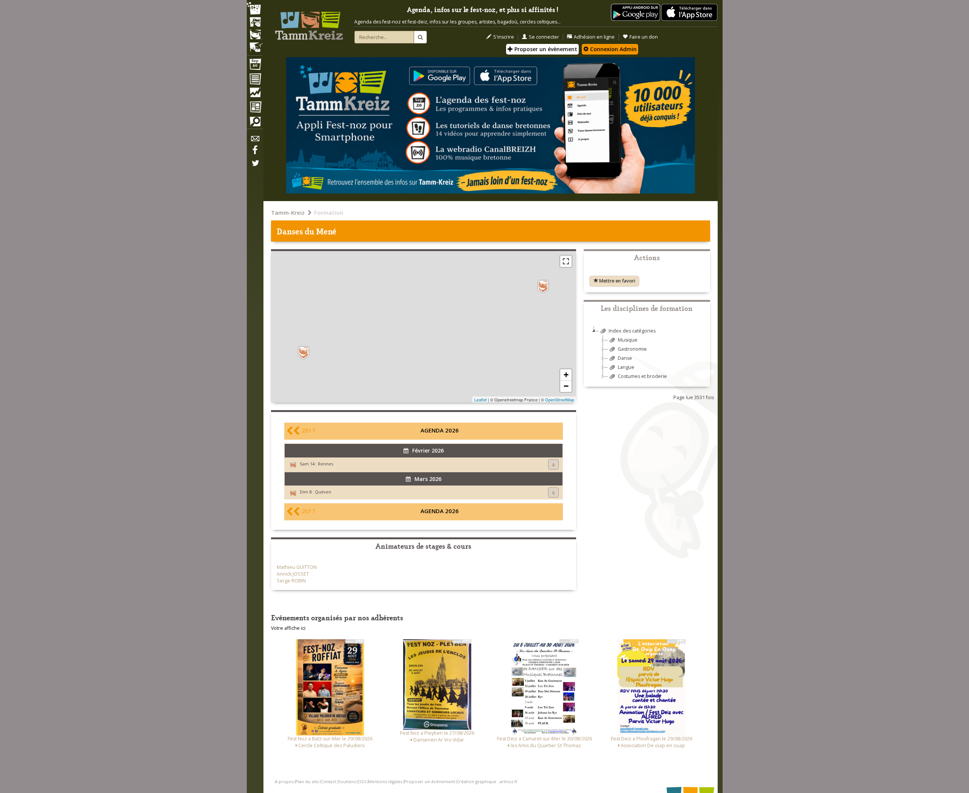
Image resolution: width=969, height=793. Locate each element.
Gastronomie (632, 349)
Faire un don (643, 37)
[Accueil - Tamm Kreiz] (308, 23)
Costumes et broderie (642, 376)
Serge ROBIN (291, 581)
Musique (627, 340)
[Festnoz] (255, 9)
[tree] (647, 356)
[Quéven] (304, 353)
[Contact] (255, 140)
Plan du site (307, 781)
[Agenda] (255, 66)
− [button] (566, 386)
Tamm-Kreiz (288, 212)
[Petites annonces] (255, 123)
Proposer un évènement (545, 49)
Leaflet (480, 399)
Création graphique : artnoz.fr (487, 781)
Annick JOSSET (293, 574)
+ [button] (566, 374)
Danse (625, 358)
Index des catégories (632, 331)
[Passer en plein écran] (566, 261)
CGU (361, 781)
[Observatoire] (255, 94)
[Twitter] (255, 167)
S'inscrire (503, 37)
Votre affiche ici (288, 628)
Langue (626, 367)
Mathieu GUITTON (297, 567)
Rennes (325, 464)
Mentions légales (385, 781)
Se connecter (544, 37)
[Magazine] (255, 108)
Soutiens (347, 781)
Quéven (323, 492)
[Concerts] (255, 23)
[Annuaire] (255, 80)
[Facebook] (255, 152)
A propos (284, 781)
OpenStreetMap (559, 399)
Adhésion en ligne (594, 37)
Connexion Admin (613, 49)
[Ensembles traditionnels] (255, 44)
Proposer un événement (429, 781)
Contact (328, 781)
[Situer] (553, 464)
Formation (328, 212)
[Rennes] (543, 286)
